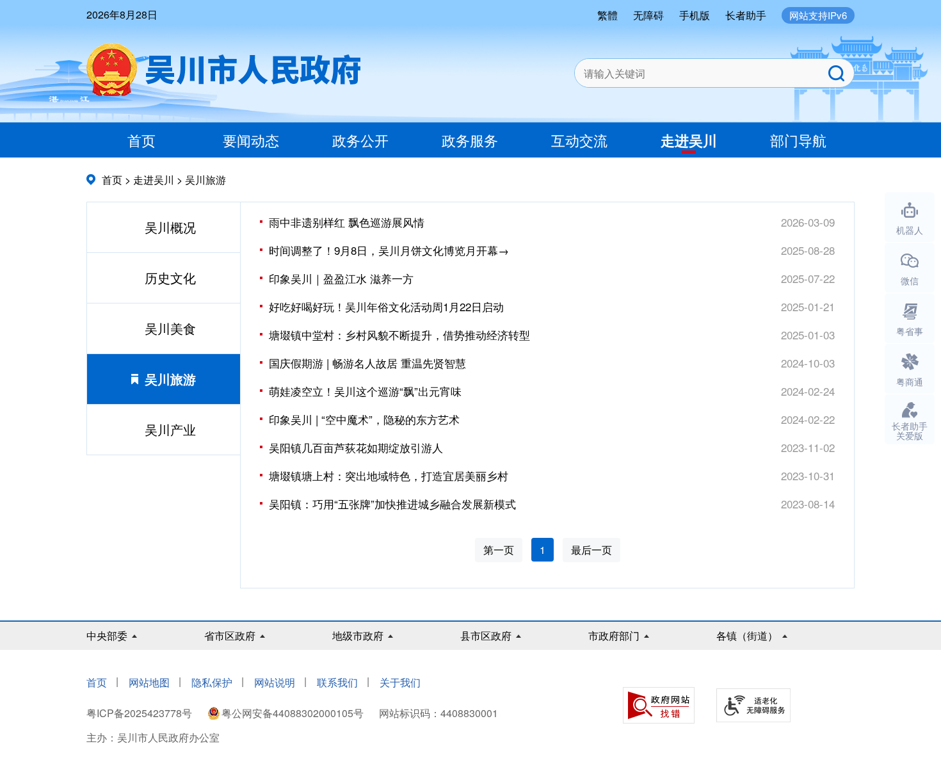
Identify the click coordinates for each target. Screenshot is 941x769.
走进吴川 (689, 140)
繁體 (607, 15)
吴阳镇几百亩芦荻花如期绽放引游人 (356, 447)
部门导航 (798, 140)
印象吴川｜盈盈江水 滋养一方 (341, 278)
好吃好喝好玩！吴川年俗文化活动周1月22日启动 (386, 306)
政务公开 (360, 140)
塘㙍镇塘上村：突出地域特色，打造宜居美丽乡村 (388, 475)
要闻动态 (251, 140)
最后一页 (591, 549)
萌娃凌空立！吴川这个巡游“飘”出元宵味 (365, 391)
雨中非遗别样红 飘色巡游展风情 (346, 222)
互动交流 (579, 140)
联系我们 (337, 682)
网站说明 (274, 682)
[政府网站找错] (658, 705)
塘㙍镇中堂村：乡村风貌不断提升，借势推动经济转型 (399, 335)
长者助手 (745, 15)
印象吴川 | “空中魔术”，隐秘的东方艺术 (364, 419)
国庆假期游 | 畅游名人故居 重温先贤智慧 (367, 363)
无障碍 (648, 15)
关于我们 (400, 682)
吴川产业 (170, 429)
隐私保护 (211, 682)
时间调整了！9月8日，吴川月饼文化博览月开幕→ (389, 250)
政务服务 (470, 140)
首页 (141, 140)
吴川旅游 (205, 179)
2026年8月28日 (121, 14)
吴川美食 (170, 328)
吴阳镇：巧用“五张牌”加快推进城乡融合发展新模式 (392, 504)
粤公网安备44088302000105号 (292, 713)
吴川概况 (170, 227)
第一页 (498, 549)
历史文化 (170, 277)
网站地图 (149, 682)
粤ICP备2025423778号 (140, 713)
